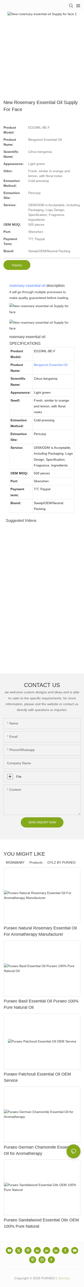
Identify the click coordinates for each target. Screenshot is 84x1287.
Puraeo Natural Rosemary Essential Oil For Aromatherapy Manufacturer (40, 931)
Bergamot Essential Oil (50, 365)
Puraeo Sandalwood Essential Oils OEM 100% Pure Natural (41, 1223)
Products (35, 862)
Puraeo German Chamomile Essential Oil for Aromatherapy (39, 1150)
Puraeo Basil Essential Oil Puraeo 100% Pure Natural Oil (41, 1004)
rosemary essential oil (27, 286)
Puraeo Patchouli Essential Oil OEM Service (37, 1077)
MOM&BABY (15, 862)
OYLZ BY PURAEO (61, 862)
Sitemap (64, 1278)
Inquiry (17, 265)
